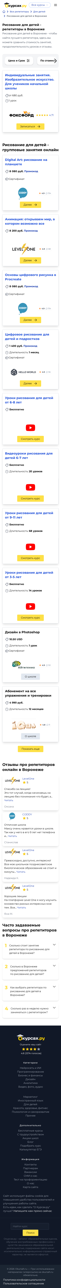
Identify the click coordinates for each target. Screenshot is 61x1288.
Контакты (30, 1164)
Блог (30, 1141)
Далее (28, 204)
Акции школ (30, 1138)
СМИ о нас (30, 1175)
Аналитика (30, 1083)
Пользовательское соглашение (23, 1283)
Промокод (31, 171)
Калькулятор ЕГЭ (31, 1149)
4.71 (51, 115)
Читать (8, 800)
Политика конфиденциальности (24, 1279)
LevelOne (28, 778)
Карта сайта (30, 1187)
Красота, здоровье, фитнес (30, 1108)
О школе (30, 676)
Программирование (30, 1071)
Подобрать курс (30, 1145)
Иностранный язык (30, 1100)
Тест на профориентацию (30, 1179)
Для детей (30, 1104)
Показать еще (31, 748)
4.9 (46, 193)
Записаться (27, 126)
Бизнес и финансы (30, 1075)
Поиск (30, 1232)
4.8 (46, 725)
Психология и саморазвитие (30, 1111)
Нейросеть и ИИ (30, 1067)
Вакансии (30, 1172)
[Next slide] (55, 61)
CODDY (27, 814)
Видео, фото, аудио (30, 1086)
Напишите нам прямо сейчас (32, 1210)
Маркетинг (30, 1096)
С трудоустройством (30, 1134)
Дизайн (30, 1079)
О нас (30, 1183)
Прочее (30, 1115)
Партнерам (30, 1168)
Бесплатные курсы (30, 1130)
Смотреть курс (30, 438)
